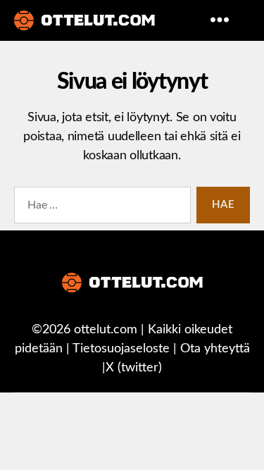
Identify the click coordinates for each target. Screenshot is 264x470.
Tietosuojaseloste (121, 348)
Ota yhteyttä (215, 348)
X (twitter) (134, 367)
